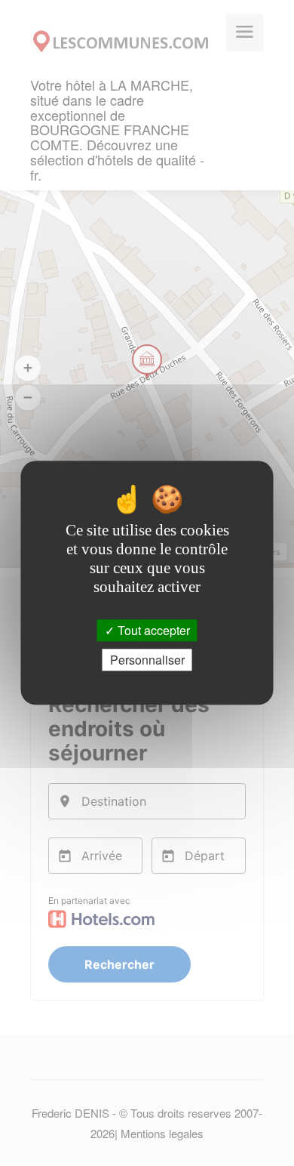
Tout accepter (152, 630)
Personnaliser (147, 660)
